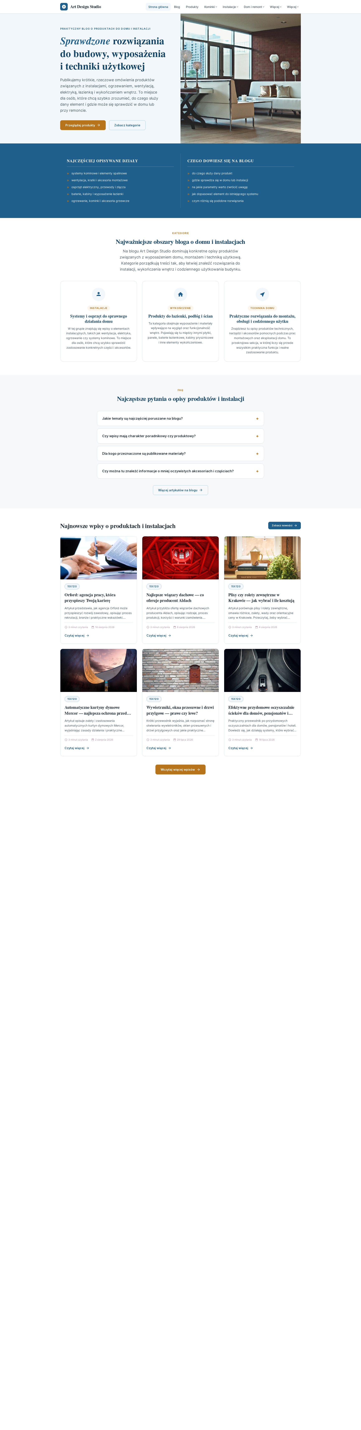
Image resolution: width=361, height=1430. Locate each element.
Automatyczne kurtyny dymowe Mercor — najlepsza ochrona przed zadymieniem (96, 713)
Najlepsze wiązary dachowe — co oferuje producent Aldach (175, 598)
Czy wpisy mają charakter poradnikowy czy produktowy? (149, 436)
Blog (177, 7)
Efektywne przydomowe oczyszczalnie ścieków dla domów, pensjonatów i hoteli (261, 713)
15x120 (72, 586)
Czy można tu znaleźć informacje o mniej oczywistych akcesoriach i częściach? (168, 471)
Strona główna (158, 7)
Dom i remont (253, 7)
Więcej (274, 7)
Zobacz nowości (282, 525)
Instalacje (229, 7)
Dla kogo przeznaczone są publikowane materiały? (144, 453)
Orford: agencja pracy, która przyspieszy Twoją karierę (90, 598)
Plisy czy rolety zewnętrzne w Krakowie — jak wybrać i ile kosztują (261, 598)
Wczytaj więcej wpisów (178, 769)
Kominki (209, 7)
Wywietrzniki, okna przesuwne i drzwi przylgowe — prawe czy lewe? (180, 710)
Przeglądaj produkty (80, 125)
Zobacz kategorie (127, 125)
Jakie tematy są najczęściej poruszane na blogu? (142, 418)
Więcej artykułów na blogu (177, 490)
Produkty (192, 7)
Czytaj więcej (74, 635)
